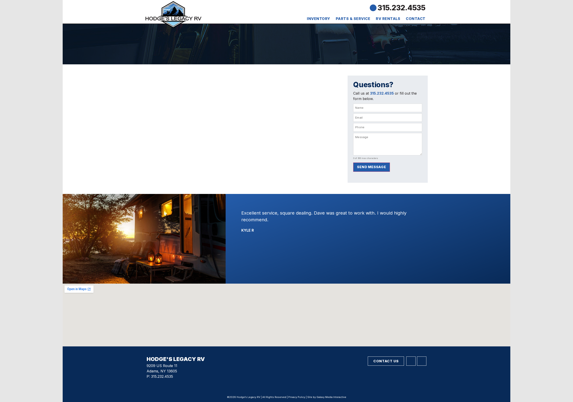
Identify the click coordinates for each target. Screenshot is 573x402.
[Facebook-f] (411, 361)
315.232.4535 (401, 7)
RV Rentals (388, 18)
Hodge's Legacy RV (176, 359)
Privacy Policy (296, 397)
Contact (415, 18)
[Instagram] (421, 361)
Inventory (318, 18)
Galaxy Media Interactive (331, 397)
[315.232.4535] (373, 7)
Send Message (371, 167)
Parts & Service (353, 18)
